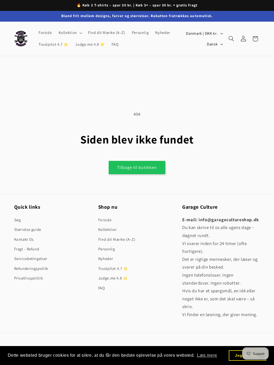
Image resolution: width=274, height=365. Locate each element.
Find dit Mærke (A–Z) (116, 239)
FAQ (101, 287)
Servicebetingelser (30, 258)
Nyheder (105, 258)
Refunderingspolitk (31, 268)
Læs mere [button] (207, 355)
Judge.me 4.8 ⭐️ (113, 278)
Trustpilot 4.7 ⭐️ (113, 268)
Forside (104, 219)
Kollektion (107, 229)
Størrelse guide (27, 229)
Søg (17, 219)
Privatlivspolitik (28, 278)
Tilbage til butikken (137, 167)
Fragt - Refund (26, 248)
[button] (70, 33)
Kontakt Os (24, 239)
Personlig (106, 248)
